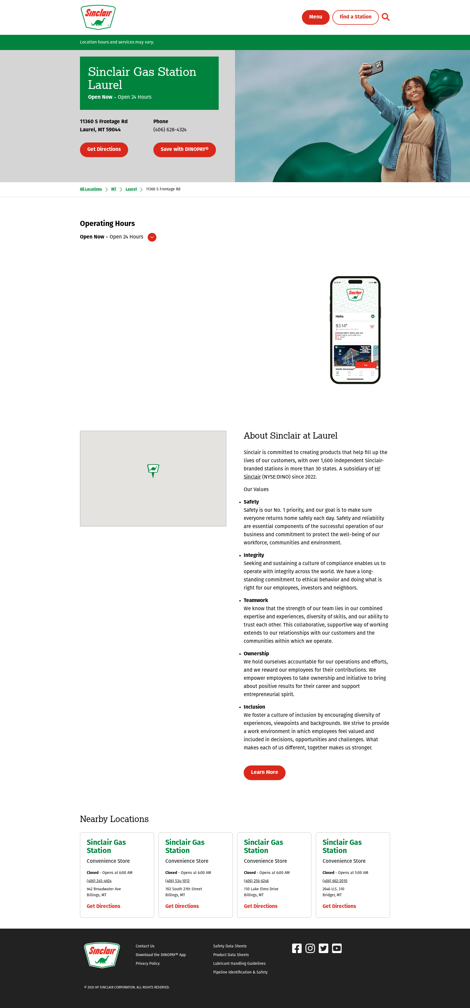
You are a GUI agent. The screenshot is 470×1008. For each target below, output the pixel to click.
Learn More (264, 772)
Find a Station (356, 17)
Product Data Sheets (231, 955)
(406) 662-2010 (335, 881)
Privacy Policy (148, 964)
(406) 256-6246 (256, 881)
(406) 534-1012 (177, 881)
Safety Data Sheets (230, 946)
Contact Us (145, 946)
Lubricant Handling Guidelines (239, 964)
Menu (315, 17)
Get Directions (104, 149)
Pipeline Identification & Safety (240, 972)
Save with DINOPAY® (185, 149)
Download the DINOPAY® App (161, 955)
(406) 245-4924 (99, 881)
